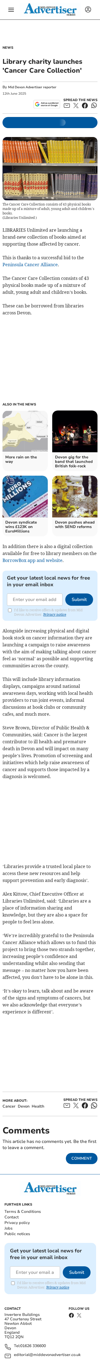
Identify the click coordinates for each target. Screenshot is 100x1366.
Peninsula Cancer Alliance (30, 264)
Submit (79, 600)
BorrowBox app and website (32, 560)
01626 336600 (33, 1346)
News (7, 47)
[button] (11, 9)
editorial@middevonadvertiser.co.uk (47, 1355)
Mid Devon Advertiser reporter (32, 87)
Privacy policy (17, 1222)
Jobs (8, 1228)
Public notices (17, 1234)
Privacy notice (54, 614)
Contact (11, 1217)
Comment (81, 1158)
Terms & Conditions (22, 1211)
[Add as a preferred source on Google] (47, 104)
